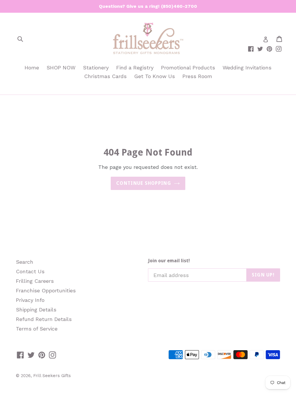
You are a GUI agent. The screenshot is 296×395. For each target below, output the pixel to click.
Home (32, 67)
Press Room (197, 76)
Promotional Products (188, 67)
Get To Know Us (154, 76)
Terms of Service (37, 329)
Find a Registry (134, 67)
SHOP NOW (61, 67)
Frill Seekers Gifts (52, 375)
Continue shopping (143, 183)
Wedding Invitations (247, 67)
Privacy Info (30, 300)
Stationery (96, 67)
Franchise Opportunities (46, 290)
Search (24, 262)
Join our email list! (169, 260)
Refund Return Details (44, 319)
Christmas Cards (105, 76)
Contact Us (30, 271)
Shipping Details (36, 310)
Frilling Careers (35, 281)
